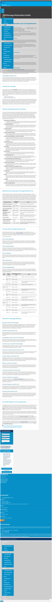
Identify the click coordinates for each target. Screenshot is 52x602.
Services (4, 552)
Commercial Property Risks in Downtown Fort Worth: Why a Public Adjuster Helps (7, 460)
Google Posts (7, 531)
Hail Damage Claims (7, 33)
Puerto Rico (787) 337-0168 (6, 5)
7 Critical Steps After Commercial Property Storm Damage (12, 427)
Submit (3, 442)
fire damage (15, 89)
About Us (3, 16)
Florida (8, 530)
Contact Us (4, 69)
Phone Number (4, 437)
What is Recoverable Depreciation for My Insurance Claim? (12, 426)
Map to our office (3, 482)
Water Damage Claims (7, 35)
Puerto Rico (16, 530)
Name (3, 433)
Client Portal (4, 71)
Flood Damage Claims (7, 27)
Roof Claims (6, 31)
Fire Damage (20, 425)
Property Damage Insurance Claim (12, 425)
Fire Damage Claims (7, 29)
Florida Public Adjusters (8, 59)
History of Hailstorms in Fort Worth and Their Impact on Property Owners (7, 464)
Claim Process (4, 14)
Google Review (6, 532)
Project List (6, 550)
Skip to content (2, 0)
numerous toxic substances (19, 378)
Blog (4, 39)
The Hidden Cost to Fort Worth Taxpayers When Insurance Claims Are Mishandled (6, 457)
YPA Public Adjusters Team (8, 18)
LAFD (14, 97)
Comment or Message (5, 439)
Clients (5, 548)
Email (3, 435)
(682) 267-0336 (4, 4)
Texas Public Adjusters (8, 43)
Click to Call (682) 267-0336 (6, 468)
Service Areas (4, 41)
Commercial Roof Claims (8, 37)
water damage (11, 134)
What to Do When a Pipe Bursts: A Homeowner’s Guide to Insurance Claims (7, 454)
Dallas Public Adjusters (8, 45)
